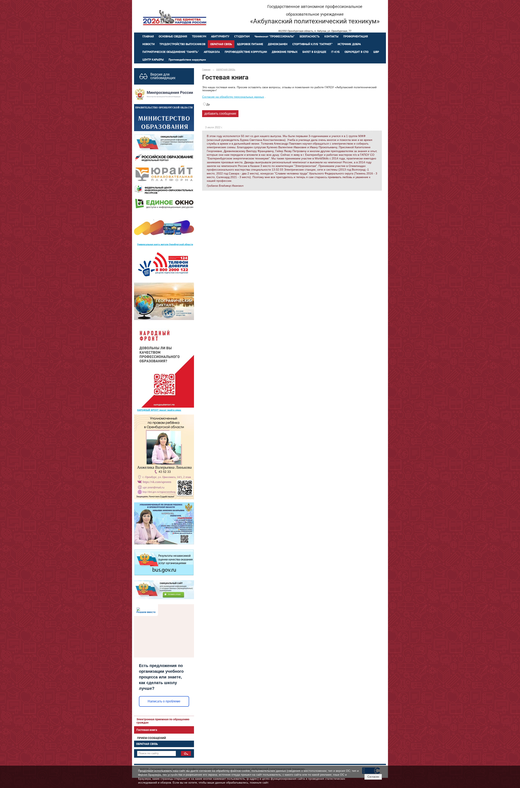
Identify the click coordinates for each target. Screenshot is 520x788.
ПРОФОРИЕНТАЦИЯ (355, 36)
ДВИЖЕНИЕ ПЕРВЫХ (285, 52)
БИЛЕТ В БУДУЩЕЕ (314, 52)
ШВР (376, 52)
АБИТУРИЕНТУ (220, 36)
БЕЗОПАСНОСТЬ (310, 36)
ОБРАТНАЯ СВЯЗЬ (221, 44)
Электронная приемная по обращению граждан (162, 721)
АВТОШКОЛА (212, 52)
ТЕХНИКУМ (199, 36)
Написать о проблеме (164, 701)
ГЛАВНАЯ (148, 36)
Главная (206, 69)
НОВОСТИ (148, 44)
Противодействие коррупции (187, 59)
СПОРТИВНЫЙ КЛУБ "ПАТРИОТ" (312, 44)
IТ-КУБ (335, 52)
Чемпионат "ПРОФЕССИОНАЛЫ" (275, 36)
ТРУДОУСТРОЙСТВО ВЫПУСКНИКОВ (182, 44)
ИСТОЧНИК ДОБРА (349, 44)
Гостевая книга (146, 729)
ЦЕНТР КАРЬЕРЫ (153, 59)
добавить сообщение (220, 113)
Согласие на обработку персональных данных (233, 96)
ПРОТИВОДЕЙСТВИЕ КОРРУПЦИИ (246, 52)
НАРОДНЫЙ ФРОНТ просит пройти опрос (159, 410)
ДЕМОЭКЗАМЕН (277, 44)
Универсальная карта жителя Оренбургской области (165, 244)
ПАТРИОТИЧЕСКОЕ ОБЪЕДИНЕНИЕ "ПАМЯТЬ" (170, 52)
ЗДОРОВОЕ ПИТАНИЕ (250, 44)
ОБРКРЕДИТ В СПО (356, 52)
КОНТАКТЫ (331, 36)
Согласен (373, 776)
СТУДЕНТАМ (242, 36)
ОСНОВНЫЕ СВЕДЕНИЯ (173, 36)
